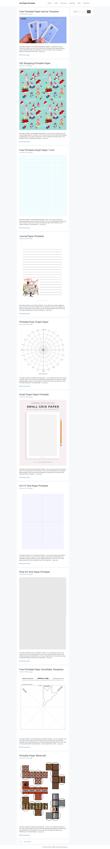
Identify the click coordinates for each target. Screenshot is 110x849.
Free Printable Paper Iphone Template (39, 11)
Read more (42, 51)
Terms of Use (63, 3)
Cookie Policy (72, 3)
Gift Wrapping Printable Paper (34, 63)
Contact (56, 3)
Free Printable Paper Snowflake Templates (41, 669)
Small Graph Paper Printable (34, 394)
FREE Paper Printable (25, 54)
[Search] (89, 11)
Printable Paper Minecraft (32, 755)
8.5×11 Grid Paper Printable (33, 485)
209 (25, 841)
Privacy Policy (86, 3)
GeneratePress (64, 847)
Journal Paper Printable (31, 236)
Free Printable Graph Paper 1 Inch (36, 150)
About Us (50, 3)
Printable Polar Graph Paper (33, 322)
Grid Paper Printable (27, 3)
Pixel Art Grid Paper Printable (34, 572)
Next (29, 841)
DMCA (79, 3)
